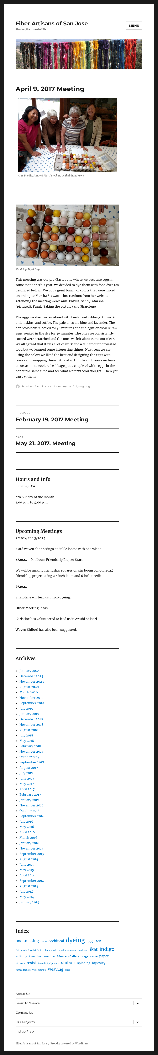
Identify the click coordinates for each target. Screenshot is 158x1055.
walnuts (42, 970)
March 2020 (28, 692)
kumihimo (35, 956)
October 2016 (29, 811)
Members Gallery (68, 956)
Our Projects (63, 386)
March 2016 (28, 838)
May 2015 (26, 870)
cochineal (56, 941)
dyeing (79, 386)
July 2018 (26, 735)
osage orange (89, 956)
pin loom (20, 963)
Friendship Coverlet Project (30, 950)
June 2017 (26, 778)
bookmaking (27, 941)
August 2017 (28, 768)
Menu (134, 25)
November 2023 (31, 681)
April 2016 (27, 832)
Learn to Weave (28, 1003)
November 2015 (31, 848)
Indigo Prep (25, 1031)
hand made (51, 950)
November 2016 (31, 805)
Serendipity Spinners (48, 963)
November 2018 (31, 724)
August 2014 (28, 886)
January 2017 (29, 800)
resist (31, 963)
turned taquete (23, 970)
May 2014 (26, 897)
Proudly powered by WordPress (69, 1043)
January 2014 (29, 902)
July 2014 (26, 891)
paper (104, 956)
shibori (68, 962)
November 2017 (31, 751)
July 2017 (26, 773)
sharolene (27, 386)
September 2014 (31, 881)
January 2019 (29, 714)
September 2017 (31, 762)
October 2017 (29, 757)
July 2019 (26, 708)
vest (34, 970)
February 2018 (30, 746)
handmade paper (67, 950)
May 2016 (26, 827)
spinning (83, 963)
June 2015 (26, 864)
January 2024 (29, 671)
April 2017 (26, 789)
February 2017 (30, 794)
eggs (88, 386)
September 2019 (31, 703)
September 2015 (31, 854)
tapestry (99, 963)
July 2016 (26, 821)
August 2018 (28, 730)
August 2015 (28, 859)
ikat (94, 949)
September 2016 (31, 816)
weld (67, 970)
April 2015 (27, 875)
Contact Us (24, 1012)
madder (49, 956)
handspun (83, 950)
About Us (23, 994)
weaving (55, 969)
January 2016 (29, 843)
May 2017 (26, 784)
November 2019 (31, 698)
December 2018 (31, 719)
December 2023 (31, 676)
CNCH (44, 941)
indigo (106, 949)
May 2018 (26, 741)
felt (98, 941)
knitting (21, 956)
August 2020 (29, 687)
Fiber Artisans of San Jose (52, 23)
